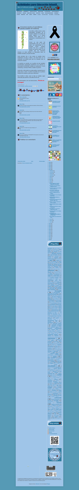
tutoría (55, 414)
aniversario (56, 251)
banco (49, 261)
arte (60, 254)
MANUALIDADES (40, 11)
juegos (55, 356)
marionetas (58, 367)
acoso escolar (57, 248)
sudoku (57, 411)
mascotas (49, 368)
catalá (59, 269)
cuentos (49, 286)
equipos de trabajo (52, 331)
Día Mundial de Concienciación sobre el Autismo (54, 314)
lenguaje (53, 361)
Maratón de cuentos (51, 367)
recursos (59, 402)
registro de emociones (56, 404)
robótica (51, 406)
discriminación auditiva (53, 319)
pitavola (21, 110)
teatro (55, 412)
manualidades (52, 366)
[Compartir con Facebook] (36, 86)
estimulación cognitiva (53, 334)
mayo (51, 180)
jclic (48, 355)
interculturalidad (50, 354)
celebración (51, 270)
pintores (49, 390)
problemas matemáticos (56, 396)
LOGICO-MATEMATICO (55, 11)
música (59, 373)
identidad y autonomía (28, 86)
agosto (51, 176)
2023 (50, 166)
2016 (50, 229)
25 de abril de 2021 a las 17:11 (25, 100)
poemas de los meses (53, 391)
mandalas (56, 364)
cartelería (57, 267)
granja (56, 346)
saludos (57, 407)
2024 (50, 165)
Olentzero (57, 380)
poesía (60, 391)
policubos (51, 392)
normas (55, 378)
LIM (48, 362)
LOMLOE (51, 363)
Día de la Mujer (58, 300)
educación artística (57, 323)
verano (49, 416)
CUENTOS (34, 14)
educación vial (59, 330)
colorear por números (57, 272)
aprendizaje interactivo (56, 253)
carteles (49, 269)
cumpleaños (59, 287)
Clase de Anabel (51, 430)
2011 (50, 236)
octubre (51, 173)
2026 (50, 162)
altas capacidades (56, 250)
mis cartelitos (51, 14)
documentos (50, 322)
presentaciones (56, 393)
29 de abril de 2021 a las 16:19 (25, 137)
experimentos (52, 338)
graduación (59, 344)
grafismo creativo (57, 345)
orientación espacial (57, 382)
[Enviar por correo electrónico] (33, 86)
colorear (50, 272)
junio (51, 179)
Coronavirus (57, 283)
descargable (22, 86)
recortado (50, 402)
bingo (57, 262)
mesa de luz (59, 369)
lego (48, 361)
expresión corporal (51, 339)
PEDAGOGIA (23, 14)
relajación (54, 405)
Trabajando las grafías (56, 121)
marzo (51, 219)
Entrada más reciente (21, 161)
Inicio (32, 161)
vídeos (56, 416)
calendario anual (57, 264)
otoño (55, 383)
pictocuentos (58, 389)
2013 (50, 233)
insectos (60, 352)
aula (51, 260)
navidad (59, 375)
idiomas (49, 352)
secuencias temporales (56, 408)
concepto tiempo (56, 275)
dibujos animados (56, 317)
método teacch (51, 370)
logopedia (59, 362)
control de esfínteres (51, 282)
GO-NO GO (54, 344)
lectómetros (58, 360)
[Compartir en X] (35, 86)
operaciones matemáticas (53, 381)
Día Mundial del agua (53, 316)
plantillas (54, 390)
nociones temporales (56, 377)
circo (59, 270)
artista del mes (57, 255)
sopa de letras (51, 411)
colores (51, 273)
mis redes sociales (45, 14)
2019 (50, 225)
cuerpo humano (52, 287)
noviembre (52, 172)
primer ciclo (55, 394)
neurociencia (54, 376)
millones (57, 370)
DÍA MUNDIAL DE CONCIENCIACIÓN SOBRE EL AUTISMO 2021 (55, 214)
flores (55, 342)
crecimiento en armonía (54, 285)
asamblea (50, 256)
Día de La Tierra (58, 301)
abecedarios (50, 248)
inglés (53, 352)
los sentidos (58, 363)
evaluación (57, 335)
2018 (50, 226)
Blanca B (21, 104)
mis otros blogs (56, 14)
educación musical (55, 329)
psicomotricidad (50, 401)
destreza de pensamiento (52, 294)
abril (50, 182)
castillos (54, 269)
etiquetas (50, 335)
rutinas (49, 407)
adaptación (50, 249)
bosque (59, 263)
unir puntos (56, 415)
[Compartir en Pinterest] (37, 86)
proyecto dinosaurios (56, 399)
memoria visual (53, 369)
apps (53, 252)
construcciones (56, 281)
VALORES (18, 14)
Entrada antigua (42, 161)
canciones (56, 266)
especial (60, 332)
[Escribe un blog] (34, 86)
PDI (58, 385)
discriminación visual (53, 320)
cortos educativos (51, 284)
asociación (57, 256)
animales (49, 251)
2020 (50, 223)
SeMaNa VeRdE (58, 409)
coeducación (58, 271)
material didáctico (57, 368)
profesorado (58, 397)
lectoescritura (51, 360)
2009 (50, 239)
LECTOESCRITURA (47, 11)
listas (51, 362)
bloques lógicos (54, 263)
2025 (50, 163)
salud (53, 407)
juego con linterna (54, 355)
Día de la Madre (51, 300)
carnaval (50, 267)
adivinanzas (55, 249)
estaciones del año (55, 333)
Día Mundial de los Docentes (56, 315)
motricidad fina (51, 373)
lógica (55, 362)
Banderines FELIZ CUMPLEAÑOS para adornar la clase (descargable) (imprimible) (55, 112)
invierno (57, 354)
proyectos (50, 400)
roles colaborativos (57, 406)
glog (49, 344)
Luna (49, 364)
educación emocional (56, 324)
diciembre (51, 170)
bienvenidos (52, 262)
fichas (53, 340)
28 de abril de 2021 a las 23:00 (25, 130)
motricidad (56, 372)
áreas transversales (54, 254)
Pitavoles (50, 432)
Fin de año (56, 341)
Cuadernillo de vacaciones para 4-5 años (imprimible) (56, 126)
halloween (50, 348)
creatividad (59, 284)
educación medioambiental (54, 328)
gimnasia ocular (58, 343)
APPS (27, 14)
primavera (49, 394)
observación (50, 380)
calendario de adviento (52, 265)
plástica (60, 390)
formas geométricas (51, 343)
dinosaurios (50, 318)
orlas (51, 383)
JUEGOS (30, 14)
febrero (51, 220)
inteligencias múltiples (54, 353)
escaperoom (58, 331)
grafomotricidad (50, 346)
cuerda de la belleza (57, 286)
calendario (50, 264)
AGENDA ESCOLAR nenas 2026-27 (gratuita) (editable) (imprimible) (56, 117)
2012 (50, 235)
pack (60, 383)
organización (50, 382)
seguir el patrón (51, 409)
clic (48, 271)
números (56, 379)
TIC (55, 413)
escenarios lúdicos (50, 332)
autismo (58, 260)
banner (60, 261)
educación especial (55, 327)
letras (59, 361)
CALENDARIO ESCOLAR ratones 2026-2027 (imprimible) (56, 131)
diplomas (57, 318)
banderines (54, 261)
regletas (49, 405)
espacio (56, 332)
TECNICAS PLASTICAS (33, 11)
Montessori (55, 371)
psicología (56, 400)
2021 (50, 169)
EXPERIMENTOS (25, 11)
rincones (59, 405)
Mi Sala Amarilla (51, 429)
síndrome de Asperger (57, 410)
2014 (50, 232)
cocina (52, 271)
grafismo (51, 345)
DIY (57, 321)
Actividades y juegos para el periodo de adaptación (56, 145)
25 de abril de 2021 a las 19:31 (25, 106)
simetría (51, 410)
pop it (55, 392)
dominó (57, 322)
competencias (57, 273)
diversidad (50, 321)
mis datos (39, 14)
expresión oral (58, 339)
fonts (58, 342)
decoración (52, 288)
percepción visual (51, 389)
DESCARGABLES (19, 11)
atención (56, 257)
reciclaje (57, 401)
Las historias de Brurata (53, 433)
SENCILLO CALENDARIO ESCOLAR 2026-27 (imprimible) (56, 141)
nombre (49, 378)
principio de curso (57, 395)
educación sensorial (51, 330)
